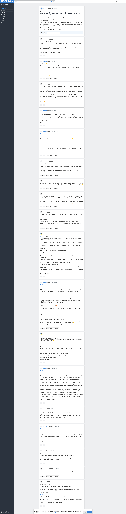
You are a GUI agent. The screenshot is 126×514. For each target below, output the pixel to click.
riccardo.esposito (46, 39)
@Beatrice (42, 236)
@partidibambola (43, 133)
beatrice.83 (45, 8)
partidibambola (45, 84)
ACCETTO (89, 512)
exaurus (44, 193)
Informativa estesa (56, 512)
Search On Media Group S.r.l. (6, 512)
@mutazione (42, 140)
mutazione (45, 110)
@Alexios (42, 494)
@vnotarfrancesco (44, 284)
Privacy (2, 511)
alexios (44, 450)
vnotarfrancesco (46, 233)
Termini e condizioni (5, 511)
